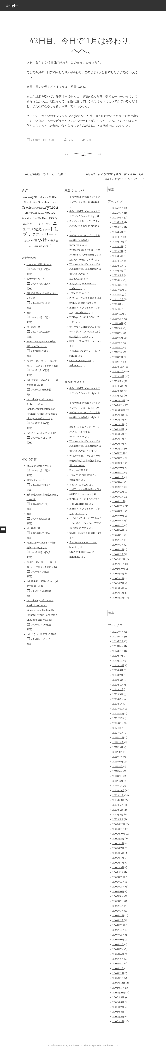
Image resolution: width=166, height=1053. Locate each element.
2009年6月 (118, 429)
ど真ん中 (73, 283)
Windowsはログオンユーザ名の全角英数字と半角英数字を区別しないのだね (85, 254)
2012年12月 (118, 285)
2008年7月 (118, 477)
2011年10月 (118, 318)
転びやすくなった (36, 278)
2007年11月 (118, 506)
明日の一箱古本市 (78, 341)
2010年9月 (117, 381)
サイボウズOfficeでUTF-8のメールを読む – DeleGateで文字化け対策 (85, 331)
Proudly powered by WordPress (63, 1045)
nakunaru (74, 365)
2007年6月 (118, 530)
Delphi (40, 197)
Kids (35, 202)
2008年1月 (118, 496)
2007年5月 (118, 535)
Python (51, 207)
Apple (33, 197)
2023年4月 (118, 222)
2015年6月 (117, 256)
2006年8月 (118, 578)
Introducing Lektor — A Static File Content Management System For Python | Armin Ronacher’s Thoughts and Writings (42, 409)
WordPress (43, 218)
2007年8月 (118, 520)
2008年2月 (118, 491)
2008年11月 (118, 458)
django (46, 197)
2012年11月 (118, 289)
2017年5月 (117, 232)
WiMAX (25, 218)
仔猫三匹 (26, 241)
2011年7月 (117, 333)
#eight (12, 6)
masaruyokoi (77, 245)
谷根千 (47, 246)
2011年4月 (117, 347)
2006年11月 (118, 563)
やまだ (85, 293)
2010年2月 (117, 395)
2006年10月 (118, 568)
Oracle (26, 207)
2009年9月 (118, 414)
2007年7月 (118, 525)
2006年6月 (118, 588)
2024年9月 (118, 207)
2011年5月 (117, 342)
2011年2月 (117, 357)
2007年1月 (118, 554)
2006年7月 (118, 583)
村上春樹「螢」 (34, 327)
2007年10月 (118, 511)
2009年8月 (118, 419)
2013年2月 (117, 275)
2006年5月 (118, 592)
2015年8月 (117, 246)
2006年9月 (118, 573)
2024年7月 (118, 212)
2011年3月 (117, 352)
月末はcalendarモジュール (83, 350)
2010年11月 (118, 371)
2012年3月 (117, 309)
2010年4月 (117, 385)
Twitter (41, 213)
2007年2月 (118, 549)
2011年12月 (118, 313)
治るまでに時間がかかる (39, 264)
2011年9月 (117, 323)
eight (71, 140)
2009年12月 (118, 400)
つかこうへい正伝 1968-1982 (41, 433)
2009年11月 (118, 405)
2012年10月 (118, 294)
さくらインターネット (41, 223)
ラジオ (46, 229)
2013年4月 (117, 270)
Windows (33, 218)
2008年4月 (118, 482)
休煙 (88, 140)
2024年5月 (118, 217)
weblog (49, 212)
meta (54, 202)
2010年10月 (118, 376)
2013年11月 (118, 260)
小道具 (52, 240)
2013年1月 (117, 280)
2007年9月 (118, 515)
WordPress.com (110, 1045)
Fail (51, 197)
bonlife (73, 355)
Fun (55, 197)
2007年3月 (118, 544)
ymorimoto (81, 312)
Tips (34, 212)
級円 (40, 246)
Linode (41, 202)
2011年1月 (117, 362)
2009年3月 (118, 443)
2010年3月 (117, 390)
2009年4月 (118, 438)
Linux (48, 202)
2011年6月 (117, 337)
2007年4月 (118, 539)
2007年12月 (118, 501)
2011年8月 (117, 328)
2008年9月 (118, 467)
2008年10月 (118, 463)
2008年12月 (118, 453)
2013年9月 (117, 265)
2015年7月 (117, 251)
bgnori (79, 322)
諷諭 (29, 312)
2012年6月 (118, 299)
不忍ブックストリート (40, 231)
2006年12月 (118, 559)
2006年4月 (118, 597)
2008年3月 (118, 487)
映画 (36, 246)
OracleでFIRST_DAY (80, 360)
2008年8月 (118, 472)
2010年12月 (118, 366)
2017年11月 (118, 227)
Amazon (26, 197)
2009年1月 (118, 448)
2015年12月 (118, 241)
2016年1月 (117, 236)
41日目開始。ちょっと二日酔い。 (45, 174)
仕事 (34, 240)
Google (28, 202)
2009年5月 (118, 434)
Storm (28, 212)
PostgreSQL (38, 208)
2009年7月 (118, 424)
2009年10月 (118, 410)
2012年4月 (117, 304)
